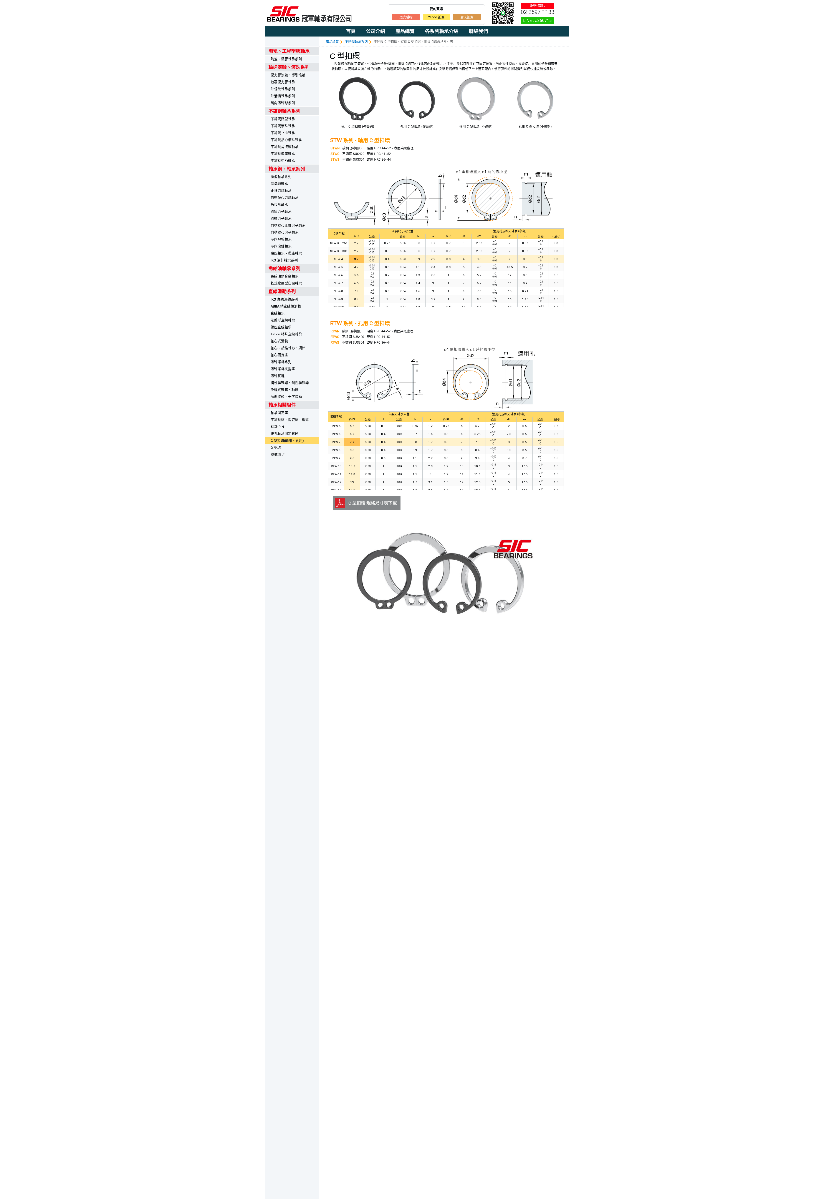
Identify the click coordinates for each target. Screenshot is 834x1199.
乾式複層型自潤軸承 (286, 283)
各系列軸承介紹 (441, 31)
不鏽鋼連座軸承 (283, 154)
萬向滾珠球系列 (283, 103)
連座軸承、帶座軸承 (286, 253)
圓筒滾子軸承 (281, 212)
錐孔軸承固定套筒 (284, 434)
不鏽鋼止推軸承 (283, 133)
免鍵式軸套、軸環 (284, 390)
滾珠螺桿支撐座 (283, 369)
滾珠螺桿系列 (281, 362)
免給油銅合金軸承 (284, 276)
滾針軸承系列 (284, 260)
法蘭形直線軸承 (283, 320)
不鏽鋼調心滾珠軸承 (286, 140)
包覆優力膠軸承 (283, 82)
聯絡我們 (478, 31)
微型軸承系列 (281, 177)
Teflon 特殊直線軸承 (286, 334)
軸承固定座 (279, 413)
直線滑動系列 (284, 299)
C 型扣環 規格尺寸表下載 (372, 503)
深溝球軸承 (279, 184)
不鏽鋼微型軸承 (283, 119)
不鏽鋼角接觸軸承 (284, 147)
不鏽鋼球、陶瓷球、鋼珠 (290, 420)
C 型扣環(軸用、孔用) (287, 441)
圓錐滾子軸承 (281, 218)
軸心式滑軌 (279, 341)
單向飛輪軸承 (281, 239)
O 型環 (276, 448)
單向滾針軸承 (281, 246)
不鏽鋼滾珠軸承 (283, 126)
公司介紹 (375, 31)
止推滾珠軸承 (281, 191)
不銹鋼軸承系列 (356, 42)
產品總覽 (405, 31)
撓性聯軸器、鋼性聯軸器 (290, 383)
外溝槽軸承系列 (283, 96)
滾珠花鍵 (278, 376)
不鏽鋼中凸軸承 (283, 161)
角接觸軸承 (279, 205)
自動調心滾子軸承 (284, 232)
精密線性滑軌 (286, 306)
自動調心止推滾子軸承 (288, 225)
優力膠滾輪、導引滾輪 (288, 75)
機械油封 (278, 454)
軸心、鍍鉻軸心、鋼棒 (288, 348)
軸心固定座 (279, 355)
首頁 (351, 31)
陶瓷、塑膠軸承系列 (286, 59)
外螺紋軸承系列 (283, 89)
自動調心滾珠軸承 (284, 198)
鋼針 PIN (277, 427)
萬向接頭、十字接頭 (286, 397)
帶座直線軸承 (281, 327)
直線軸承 (278, 313)
